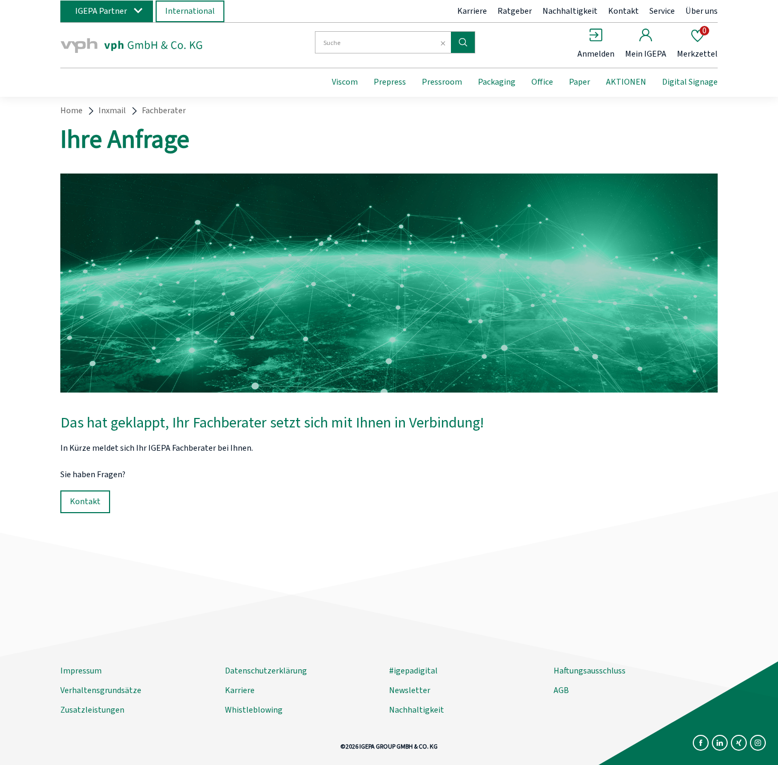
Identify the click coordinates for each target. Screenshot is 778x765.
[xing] (739, 743)
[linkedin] (720, 743)
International (190, 11)
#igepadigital (413, 671)
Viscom (345, 82)
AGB (561, 690)
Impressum (81, 671)
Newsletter (409, 690)
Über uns (701, 11)
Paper (579, 82)
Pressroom (442, 82)
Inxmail (112, 110)
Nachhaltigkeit (570, 11)
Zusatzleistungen (92, 710)
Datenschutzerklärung (266, 671)
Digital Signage (690, 82)
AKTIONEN (626, 82)
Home (71, 110)
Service (662, 11)
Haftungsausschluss (590, 671)
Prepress (390, 82)
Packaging (496, 82)
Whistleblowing (254, 710)
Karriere (472, 11)
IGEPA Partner (101, 11)
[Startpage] (147, 44)
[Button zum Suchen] (463, 42)
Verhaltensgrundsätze (100, 690)
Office (542, 82)
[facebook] (701, 743)
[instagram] (758, 743)
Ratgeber (514, 11)
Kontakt (623, 11)
